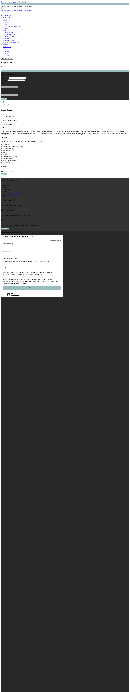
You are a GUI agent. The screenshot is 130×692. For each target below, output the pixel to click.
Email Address (8, 244)
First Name (7, 251)
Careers (7, 53)
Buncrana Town (9, 40)
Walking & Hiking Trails (11, 32)
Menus (5, 20)
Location (7, 55)
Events (6, 28)
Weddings (6, 45)
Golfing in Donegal (10, 34)
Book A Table (7, 18)
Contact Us (6, 49)
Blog (6, 24)
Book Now (4, 174)
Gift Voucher (7, 47)
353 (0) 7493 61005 (9, 2)
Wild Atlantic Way (9, 36)
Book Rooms (7, 15)
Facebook (7, 51)
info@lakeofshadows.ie (14, 195)
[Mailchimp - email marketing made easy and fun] (13, 296)
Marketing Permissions (10, 258)
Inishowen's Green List (13, 26)
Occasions (6, 22)
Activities (6, 30)
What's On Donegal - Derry (12, 42)
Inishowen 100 (9, 38)
